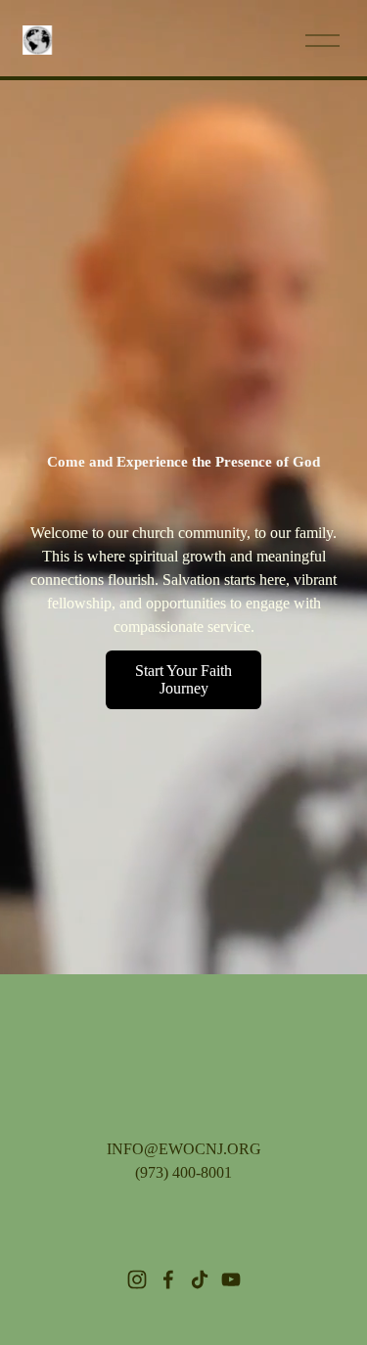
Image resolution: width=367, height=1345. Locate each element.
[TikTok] (199, 1279)
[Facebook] (168, 1279)
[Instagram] (137, 1279)
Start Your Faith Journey (183, 679)
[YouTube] (231, 1279)
